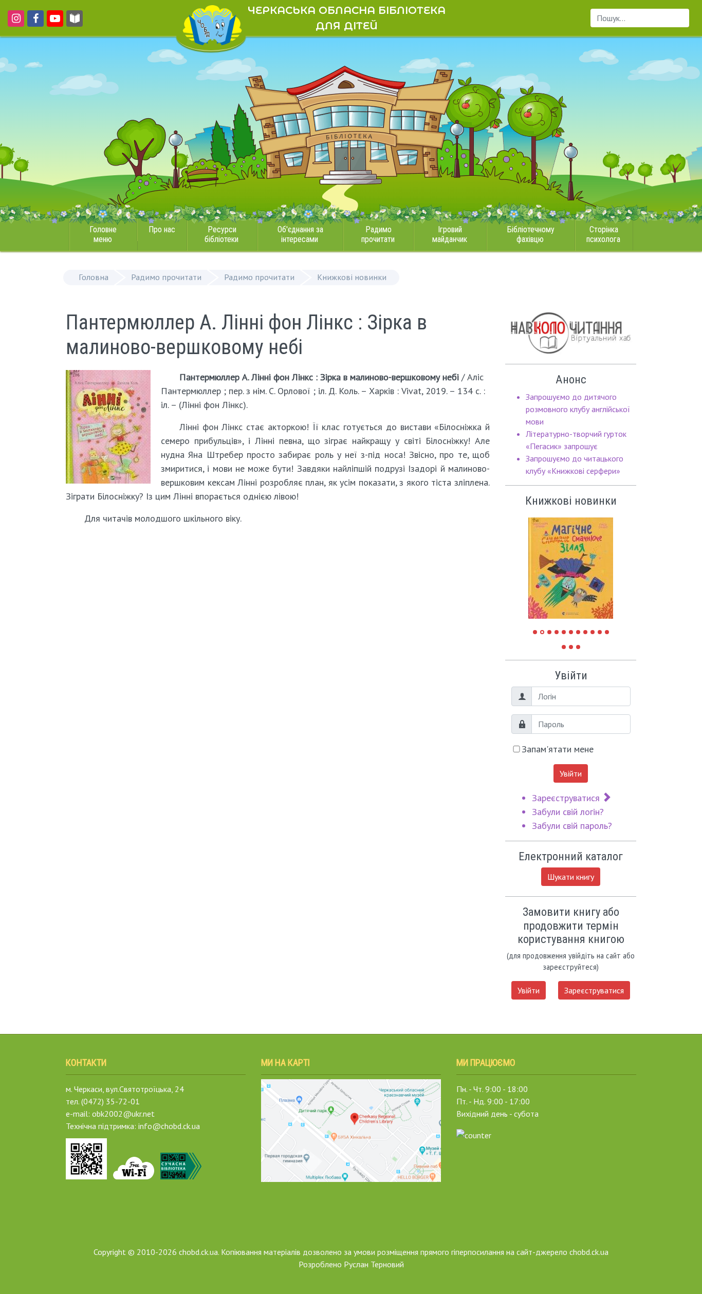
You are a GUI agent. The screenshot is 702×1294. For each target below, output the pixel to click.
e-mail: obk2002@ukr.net (110, 1113)
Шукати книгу (570, 877)
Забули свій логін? (568, 812)
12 (564, 647)
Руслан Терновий (374, 1264)
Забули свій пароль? (572, 825)
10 (600, 632)
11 (607, 632)
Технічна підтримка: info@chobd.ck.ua (133, 1126)
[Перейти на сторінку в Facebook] (33, 23)
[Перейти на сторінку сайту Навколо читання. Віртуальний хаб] (74, 23)
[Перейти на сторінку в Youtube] (53, 23)
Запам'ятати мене (558, 749)
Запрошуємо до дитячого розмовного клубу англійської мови (578, 409)
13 (571, 647)
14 (578, 647)
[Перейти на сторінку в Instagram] (14, 23)
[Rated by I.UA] (473, 1134)
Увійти (571, 773)
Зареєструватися (567, 798)
